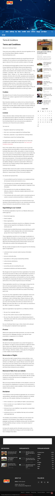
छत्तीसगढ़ (12, 32)
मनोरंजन (33, 32)
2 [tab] (35, 2)
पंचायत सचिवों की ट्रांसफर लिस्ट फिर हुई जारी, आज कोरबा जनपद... (30, 466)
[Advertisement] (27, 20)
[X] (45, 482)
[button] (52, 31)
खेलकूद (38, 32)
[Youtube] (48, 482)
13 (45, 117)
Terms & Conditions (41, 492)
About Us (22, 492)
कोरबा (7, 32)
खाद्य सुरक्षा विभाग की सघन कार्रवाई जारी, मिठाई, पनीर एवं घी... (47, 70)
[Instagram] (42, 482)
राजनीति (24, 32)
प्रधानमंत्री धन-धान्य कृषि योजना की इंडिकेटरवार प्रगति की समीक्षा (47, 95)
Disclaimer (28, 492)
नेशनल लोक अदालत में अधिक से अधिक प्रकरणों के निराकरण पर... (47, 89)
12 (42, 117)
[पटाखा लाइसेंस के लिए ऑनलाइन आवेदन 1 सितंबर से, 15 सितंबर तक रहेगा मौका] (39, 83)
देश (16, 32)
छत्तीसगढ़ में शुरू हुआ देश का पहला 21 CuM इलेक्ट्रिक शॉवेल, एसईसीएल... (47, 63)
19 (42, 120)
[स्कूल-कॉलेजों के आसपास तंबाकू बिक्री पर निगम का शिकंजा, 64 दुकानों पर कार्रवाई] (39, 102)
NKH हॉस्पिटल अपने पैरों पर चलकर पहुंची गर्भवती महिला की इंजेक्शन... (30, 453)
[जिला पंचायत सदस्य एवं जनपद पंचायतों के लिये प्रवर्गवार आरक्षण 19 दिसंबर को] (22, 460)
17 (38, 120)
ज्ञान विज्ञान (44, 32)
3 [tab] (36, 2)
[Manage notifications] (52, 493)
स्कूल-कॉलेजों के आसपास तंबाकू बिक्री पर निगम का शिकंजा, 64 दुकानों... (47, 102)
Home (4, 38)
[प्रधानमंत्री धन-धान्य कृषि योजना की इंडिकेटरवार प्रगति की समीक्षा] (39, 96)
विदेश (19, 32)
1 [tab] (33, 2)
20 (45, 120)
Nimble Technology (29, 494)
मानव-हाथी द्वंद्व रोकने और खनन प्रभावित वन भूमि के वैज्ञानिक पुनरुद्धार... (47, 76)
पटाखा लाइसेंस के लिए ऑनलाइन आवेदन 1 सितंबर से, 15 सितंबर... (47, 82)
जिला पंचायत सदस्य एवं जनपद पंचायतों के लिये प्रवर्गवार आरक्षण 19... (30, 459)
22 (49, 120)
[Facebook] (38, 482)
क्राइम (3, 35)
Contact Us (48, 492)
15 (49, 117)
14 (47, 117)
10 (38, 117)
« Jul (38, 126)
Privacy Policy (33, 492)
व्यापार (28, 32)
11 (40, 117)
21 (47, 120)
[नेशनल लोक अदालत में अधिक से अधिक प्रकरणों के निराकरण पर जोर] (39, 89)
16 (51, 117)
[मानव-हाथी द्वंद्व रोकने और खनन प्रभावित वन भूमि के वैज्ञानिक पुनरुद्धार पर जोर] (39, 76)
